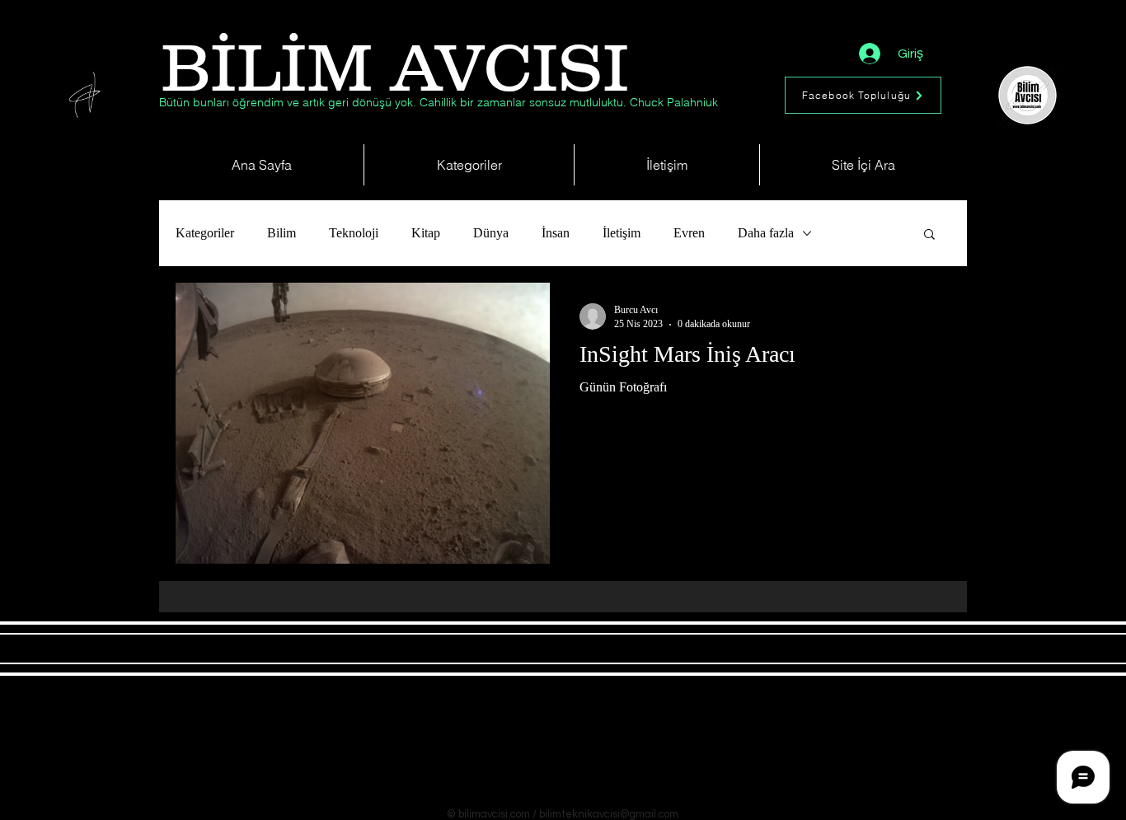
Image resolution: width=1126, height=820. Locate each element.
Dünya (491, 233)
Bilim (281, 233)
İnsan (556, 233)
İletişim (621, 233)
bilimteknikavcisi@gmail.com (608, 814)
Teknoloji (353, 233)
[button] (929, 235)
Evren (689, 233)
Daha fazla (766, 233)
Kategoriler (205, 233)
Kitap (425, 233)
